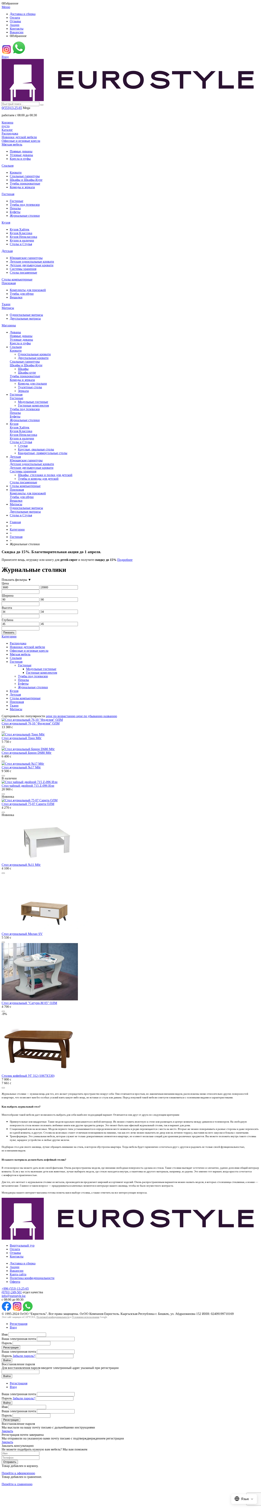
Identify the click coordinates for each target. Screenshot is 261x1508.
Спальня (7, 165)
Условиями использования (85, 1317)
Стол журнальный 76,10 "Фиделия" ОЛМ (31, 723)
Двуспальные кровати (33, 358)
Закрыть (7, 1431)
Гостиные (16, 201)
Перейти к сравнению (17, 1484)
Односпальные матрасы (26, 315)
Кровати (16, 172)
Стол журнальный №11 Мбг (21, 864)
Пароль (7, 1343)
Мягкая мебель (12, 144)
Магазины (9, 325)
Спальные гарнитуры (25, 176)
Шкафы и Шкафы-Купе (26, 180)
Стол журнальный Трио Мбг (22, 738)
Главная (15, 522)
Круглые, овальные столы (36, 449)
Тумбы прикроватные (25, 183)
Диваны (15, 332)
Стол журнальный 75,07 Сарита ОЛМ (28, 804)
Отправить (9, 1461)
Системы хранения (23, 269)
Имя (5, 1334)
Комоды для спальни (32, 383)
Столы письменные (23, 272)
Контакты (16, 28)
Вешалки (16, 297)
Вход (5, 57)
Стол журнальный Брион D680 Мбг (27, 752)
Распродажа (10, 133)
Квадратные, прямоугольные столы (42, 453)
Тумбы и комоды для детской (38, 478)
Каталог (7, 130)
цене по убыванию (89, 716)
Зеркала (23, 391)
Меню (6, 7)
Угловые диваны (21, 155)
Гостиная (8, 194)
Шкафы (23, 369)
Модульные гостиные (33, 402)
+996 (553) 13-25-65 (15, 1288)
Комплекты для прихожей (28, 290)
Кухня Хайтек (19, 229)
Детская (7, 251)
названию (110, 716)
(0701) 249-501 (12, 1292)
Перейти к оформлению (18, 1473)
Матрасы (8, 308)
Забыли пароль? (24, 1356)
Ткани (6, 304)
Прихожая (9, 283)
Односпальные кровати (34, 354)
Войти (7, 1360)
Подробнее (125, 559)
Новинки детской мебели (19, 137)
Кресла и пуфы (20, 158)
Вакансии (16, 32)
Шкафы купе (27, 372)
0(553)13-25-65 (12, 108)
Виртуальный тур (22, 1245)
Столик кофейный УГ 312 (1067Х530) (28, 1075)
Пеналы (15, 208)
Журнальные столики (25, 215)
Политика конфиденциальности (32, 1278)
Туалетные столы (30, 387)
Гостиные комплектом (33, 405)
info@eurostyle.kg (13, 1296)
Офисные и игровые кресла (21, 141)
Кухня (6, 222)
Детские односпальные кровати (32, 261)
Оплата (15, 17)
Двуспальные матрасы (25, 318)
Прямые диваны (21, 151)
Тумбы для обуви (22, 293)
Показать (8, 632)
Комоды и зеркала (22, 187)
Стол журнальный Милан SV (22, 934)
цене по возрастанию (61, 716)
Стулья (23, 445)
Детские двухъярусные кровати (31, 265)
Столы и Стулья (21, 244)
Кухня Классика (21, 233)
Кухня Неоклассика (23, 236)
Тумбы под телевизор (25, 204)
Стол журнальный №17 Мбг (21, 767)
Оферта (15, 1281)
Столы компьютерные (17, 279)
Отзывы (15, 21)
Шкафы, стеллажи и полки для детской (45, 475)
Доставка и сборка (22, 14)
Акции (14, 25)
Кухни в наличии (22, 240)
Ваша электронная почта (19, 1338)
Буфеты (15, 212)
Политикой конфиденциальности (53, 1317)
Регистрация (18, 1323)
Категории (17, 529)
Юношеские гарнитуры (26, 258)
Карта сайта (18, 1274)
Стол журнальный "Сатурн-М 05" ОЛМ (29, 1003)
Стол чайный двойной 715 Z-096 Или (28, 785)
